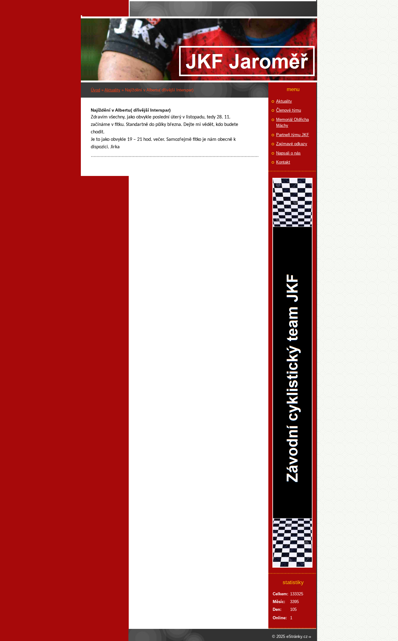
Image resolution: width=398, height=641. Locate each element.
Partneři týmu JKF (292, 134)
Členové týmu (288, 110)
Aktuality (112, 90)
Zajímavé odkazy (291, 143)
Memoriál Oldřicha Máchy (292, 122)
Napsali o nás (288, 153)
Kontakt (283, 162)
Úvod (95, 90)
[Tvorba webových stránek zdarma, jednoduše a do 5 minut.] (310, 637)
